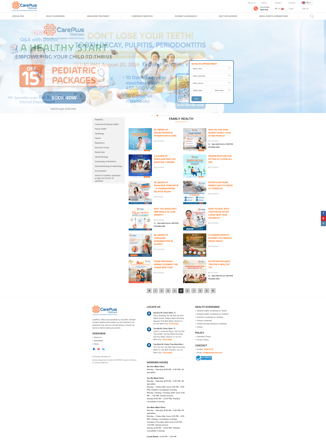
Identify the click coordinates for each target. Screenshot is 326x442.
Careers (278, 3)
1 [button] (152, 115)
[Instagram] (323, 223)
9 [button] (174, 115)
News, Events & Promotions (273, 16)
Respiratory (100, 143)
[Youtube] (323, 218)
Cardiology (99, 133)
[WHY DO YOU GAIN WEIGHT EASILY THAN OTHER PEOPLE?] (195, 139)
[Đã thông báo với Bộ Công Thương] (203, 357)
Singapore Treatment (98, 16)
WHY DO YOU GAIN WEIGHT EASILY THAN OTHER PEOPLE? (219, 132)
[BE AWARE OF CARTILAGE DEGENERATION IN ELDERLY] (141, 245)
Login (291, 8)
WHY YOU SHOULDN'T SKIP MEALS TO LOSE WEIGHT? (165, 211)
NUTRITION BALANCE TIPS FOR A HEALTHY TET (219, 264)
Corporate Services (142, 16)
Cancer (98, 138)
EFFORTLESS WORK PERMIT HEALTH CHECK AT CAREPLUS (220, 185)
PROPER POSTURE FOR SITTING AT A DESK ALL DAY (220, 159)
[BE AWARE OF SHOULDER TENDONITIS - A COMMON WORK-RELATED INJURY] (141, 192)
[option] (163, 66)
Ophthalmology (101, 157)
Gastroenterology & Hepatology (108, 166)
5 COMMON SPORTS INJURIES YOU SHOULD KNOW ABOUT (220, 238)
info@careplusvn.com (212, 352)
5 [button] (163, 115)
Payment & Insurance (186, 16)
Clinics (264, 3)
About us (251, 3)
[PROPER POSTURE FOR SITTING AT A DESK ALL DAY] (195, 166)
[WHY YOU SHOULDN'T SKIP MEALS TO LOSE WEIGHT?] (141, 218)
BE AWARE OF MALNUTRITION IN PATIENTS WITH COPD (165, 132)
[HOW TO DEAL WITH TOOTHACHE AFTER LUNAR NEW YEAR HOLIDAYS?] (195, 218)
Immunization (100, 171)
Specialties (18, 16)
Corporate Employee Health (107, 124)
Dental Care (100, 152)
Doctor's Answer (228, 16)
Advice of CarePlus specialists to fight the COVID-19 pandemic (108, 178)
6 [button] (166, 115)
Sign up (305, 8)
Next (196, 99)
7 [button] (168, 115)
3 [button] (157, 115)
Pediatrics (99, 119)
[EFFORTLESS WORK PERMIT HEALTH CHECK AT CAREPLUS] (195, 192)
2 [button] (154, 115)
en (307, 2)
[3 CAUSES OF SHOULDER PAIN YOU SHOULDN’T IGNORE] (141, 166)
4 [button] (160, 115)
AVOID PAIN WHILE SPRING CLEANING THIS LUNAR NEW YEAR (166, 264)
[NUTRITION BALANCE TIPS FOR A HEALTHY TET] (195, 271)
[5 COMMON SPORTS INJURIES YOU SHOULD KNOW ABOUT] (195, 245)
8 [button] (171, 115)
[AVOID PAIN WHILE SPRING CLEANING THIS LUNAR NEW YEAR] (141, 271)
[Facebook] (323, 213)
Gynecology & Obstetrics (105, 161)
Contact (292, 3)
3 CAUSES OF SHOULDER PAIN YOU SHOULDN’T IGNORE (165, 159)
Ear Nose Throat (102, 147)
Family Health (100, 129)
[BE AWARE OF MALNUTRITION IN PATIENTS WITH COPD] (141, 139)
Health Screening (55, 16)
